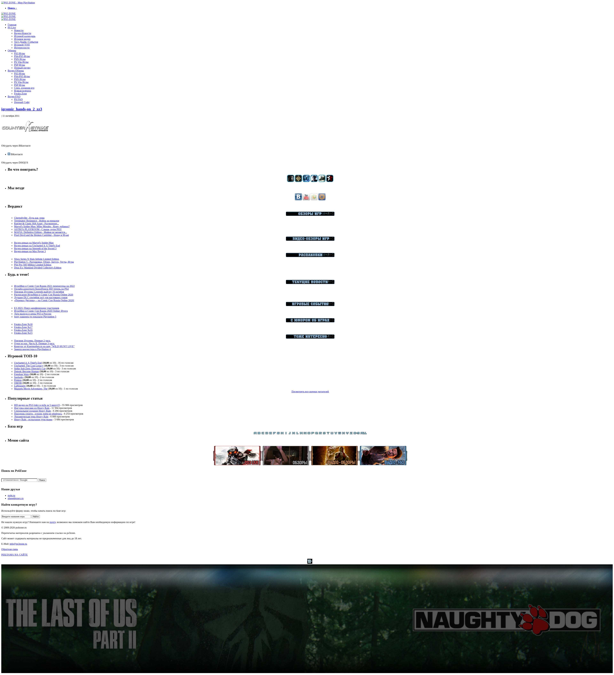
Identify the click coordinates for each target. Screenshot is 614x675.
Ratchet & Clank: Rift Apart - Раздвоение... (36, 223)
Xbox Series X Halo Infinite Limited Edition (36, 259)
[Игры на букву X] (343, 433)
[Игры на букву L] (297, 433)
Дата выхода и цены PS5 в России (32, 313)
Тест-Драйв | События (26, 42)
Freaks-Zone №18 (23, 324)
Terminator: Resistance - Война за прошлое (36, 220)
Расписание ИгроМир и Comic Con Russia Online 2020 (43, 294)
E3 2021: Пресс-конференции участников (36, 308)
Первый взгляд (22, 67)
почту (53, 522)
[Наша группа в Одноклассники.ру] (314, 199)
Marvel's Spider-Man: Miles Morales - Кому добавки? (42, 226)
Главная (12, 24)
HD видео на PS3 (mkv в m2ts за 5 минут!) (37, 405)
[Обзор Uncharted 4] (314, 181)
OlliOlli (18, 383)
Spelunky (19, 377)
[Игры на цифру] (356, 433)
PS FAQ (18, 99)
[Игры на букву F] (274, 433)
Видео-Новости (22, 33)
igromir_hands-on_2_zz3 (21, 109)
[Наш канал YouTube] (306, 199)
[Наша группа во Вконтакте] (298, 199)
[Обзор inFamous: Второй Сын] (329, 181)
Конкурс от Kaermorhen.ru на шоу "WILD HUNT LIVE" (44, 346)
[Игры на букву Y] (347, 433)
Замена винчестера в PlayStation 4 (32, 349)
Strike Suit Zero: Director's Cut (29, 368)
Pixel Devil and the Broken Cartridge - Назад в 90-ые (41, 235)
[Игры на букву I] (285, 433)
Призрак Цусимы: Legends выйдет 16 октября (39, 291)
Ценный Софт (22, 102)
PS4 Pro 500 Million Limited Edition (32, 264)
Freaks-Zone (20, 93)
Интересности (22, 47)
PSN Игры (20, 59)
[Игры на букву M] (301, 433)
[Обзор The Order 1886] (298, 181)
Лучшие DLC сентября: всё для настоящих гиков (40, 297)
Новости (19, 30)
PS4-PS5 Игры (22, 56)
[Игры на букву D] (266, 433)
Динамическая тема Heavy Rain (31, 416)
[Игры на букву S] (324, 433)
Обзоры (12, 50)
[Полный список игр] (363, 433)
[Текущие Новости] (310, 283)
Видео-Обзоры (16, 70)
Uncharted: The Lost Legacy (28, 365)
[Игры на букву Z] (351, 433)
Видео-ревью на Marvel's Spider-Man (34, 242)
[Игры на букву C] (262, 433)
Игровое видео (22, 39)
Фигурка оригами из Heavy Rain (31, 408)
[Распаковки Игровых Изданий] (310, 256)
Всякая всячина (22, 90)
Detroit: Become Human (26, 371)
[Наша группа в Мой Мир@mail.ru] (322, 199)
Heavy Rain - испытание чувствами (33, 419)
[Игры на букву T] (328, 433)
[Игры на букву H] (282, 433)
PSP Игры (19, 65)
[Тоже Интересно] (310, 337)
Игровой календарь (24, 36)
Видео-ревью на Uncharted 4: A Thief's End (37, 245)
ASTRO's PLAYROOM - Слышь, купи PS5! (38, 229)
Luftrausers (19, 385)
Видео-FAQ (14, 96)
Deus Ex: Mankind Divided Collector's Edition (37, 267)
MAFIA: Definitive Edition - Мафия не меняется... (40, 232)
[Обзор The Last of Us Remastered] (290, 181)
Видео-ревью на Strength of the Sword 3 (35, 248)
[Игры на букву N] (305, 433)
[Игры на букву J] (289, 433)
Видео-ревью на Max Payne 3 (30, 251)
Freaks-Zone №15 (23, 333)
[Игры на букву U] (332, 433)
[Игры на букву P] (312, 433)
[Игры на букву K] (293, 433)
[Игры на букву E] (270, 433)
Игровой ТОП (22, 44)
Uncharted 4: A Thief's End (28, 362)
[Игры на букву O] (309, 433)
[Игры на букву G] (278, 433)
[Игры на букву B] (259, 433)
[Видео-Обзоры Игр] (310, 240)
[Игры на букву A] (255, 433)
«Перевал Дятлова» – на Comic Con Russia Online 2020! (44, 300)
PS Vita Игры (21, 62)
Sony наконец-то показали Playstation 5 (35, 316)
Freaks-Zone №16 (23, 330)
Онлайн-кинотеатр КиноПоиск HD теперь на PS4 (41, 289)
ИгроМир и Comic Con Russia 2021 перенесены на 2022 (44, 286)
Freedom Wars (21, 374)
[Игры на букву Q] (316, 433)
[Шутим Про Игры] (310, 321)
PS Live (12, 27)
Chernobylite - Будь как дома (29, 217)
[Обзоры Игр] (310, 215)
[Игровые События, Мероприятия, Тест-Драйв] (310, 305)
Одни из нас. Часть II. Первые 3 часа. (34, 343)
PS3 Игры (19, 53)
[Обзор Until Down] (306, 181)
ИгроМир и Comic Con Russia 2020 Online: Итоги (41, 311)
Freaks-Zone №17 (23, 327)
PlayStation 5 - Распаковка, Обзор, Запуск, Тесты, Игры (44, 262)
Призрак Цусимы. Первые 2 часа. (32, 340)
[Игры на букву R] (320, 433)
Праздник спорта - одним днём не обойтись (38, 413)
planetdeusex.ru (16, 498)
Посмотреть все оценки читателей (310, 391)
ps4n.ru (11, 495)
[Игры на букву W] (339, 433)
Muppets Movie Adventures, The (30, 388)
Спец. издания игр (24, 88)
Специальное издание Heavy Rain (32, 411)
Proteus (18, 380)
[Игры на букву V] (335, 433)
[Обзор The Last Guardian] (322, 181)
